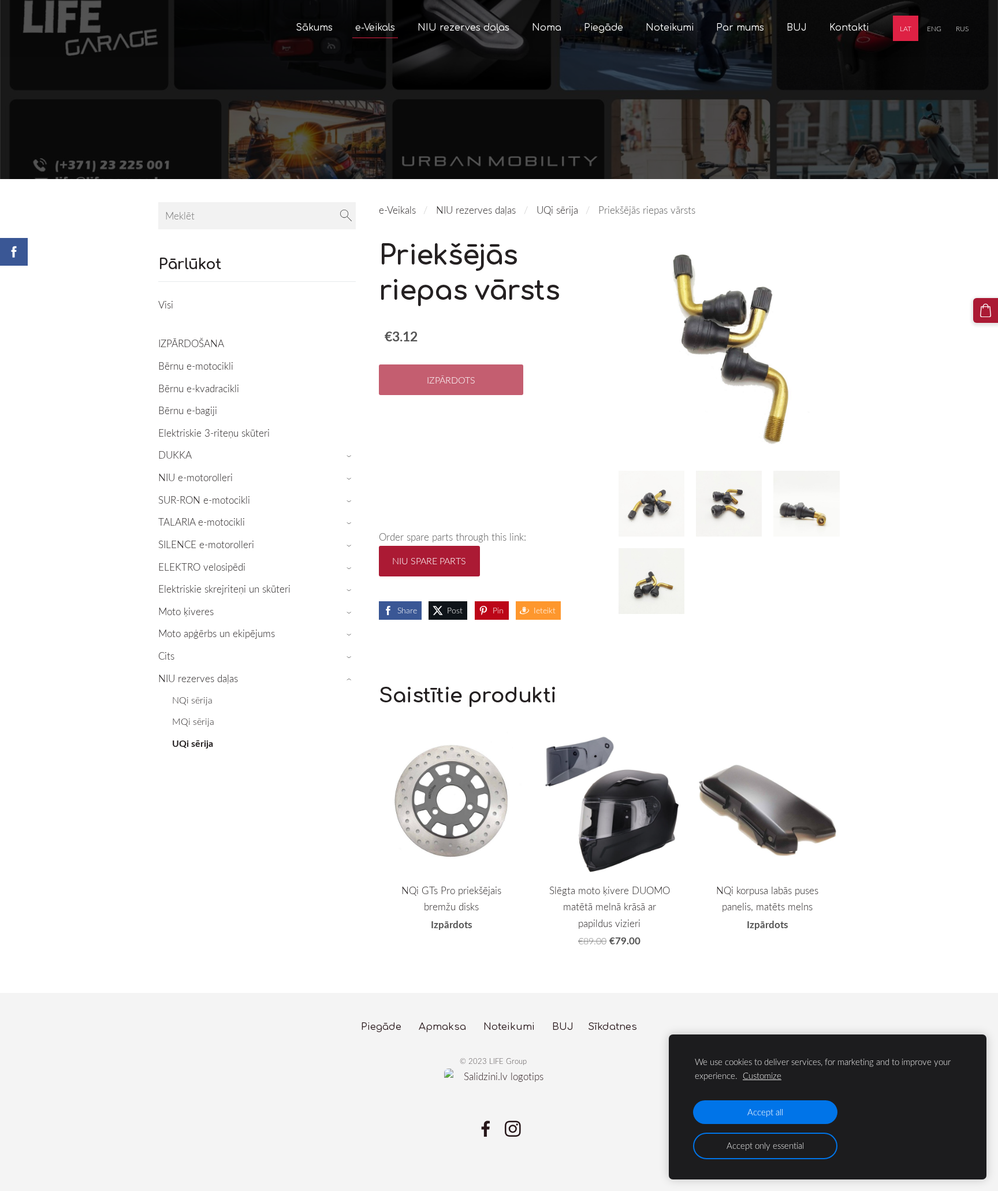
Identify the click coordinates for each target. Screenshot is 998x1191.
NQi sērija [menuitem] (192, 700)
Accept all (765, 1112)
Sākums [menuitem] (314, 28)
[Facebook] (486, 1129)
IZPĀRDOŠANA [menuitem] (191, 343)
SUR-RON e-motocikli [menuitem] (204, 500)
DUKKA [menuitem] (175, 454)
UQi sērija (557, 210)
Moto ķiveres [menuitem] (186, 611)
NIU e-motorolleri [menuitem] (195, 477)
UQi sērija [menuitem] (192, 743)
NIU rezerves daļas (476, 210)
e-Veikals (397, 210)
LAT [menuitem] (905, 28)
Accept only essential (765, 1145)
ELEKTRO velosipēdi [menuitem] (201, 567)
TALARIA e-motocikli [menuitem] (201, 521)
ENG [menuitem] (934, 28)
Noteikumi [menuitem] (670, 28)
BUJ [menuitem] (797, 28)
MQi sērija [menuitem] (193, 721)
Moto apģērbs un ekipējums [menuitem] (216, 633)
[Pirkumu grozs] (985, 310)
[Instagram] (513, 1129)
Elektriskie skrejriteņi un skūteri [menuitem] (224, 589)
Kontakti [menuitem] (849, 28)
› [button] (350, 456)
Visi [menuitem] (165, 304)
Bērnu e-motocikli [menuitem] (195, 366)
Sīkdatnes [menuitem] (612, 1026)
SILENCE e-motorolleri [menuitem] (206, 544)
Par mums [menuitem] (740, 28)
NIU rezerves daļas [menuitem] (463, 28)
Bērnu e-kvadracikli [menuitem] (198, 388)
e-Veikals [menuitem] (375, 28)
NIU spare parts (429, 560)
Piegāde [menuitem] (603, 28)
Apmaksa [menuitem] (442, 1026)
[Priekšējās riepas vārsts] (651, 504)
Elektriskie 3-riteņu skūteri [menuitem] (214, 433)
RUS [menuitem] (962, 28)
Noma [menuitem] (546, 28)
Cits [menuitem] (166, 656)
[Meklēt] (346, 216)
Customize (762, 1075)
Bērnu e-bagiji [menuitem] (187, 410)
